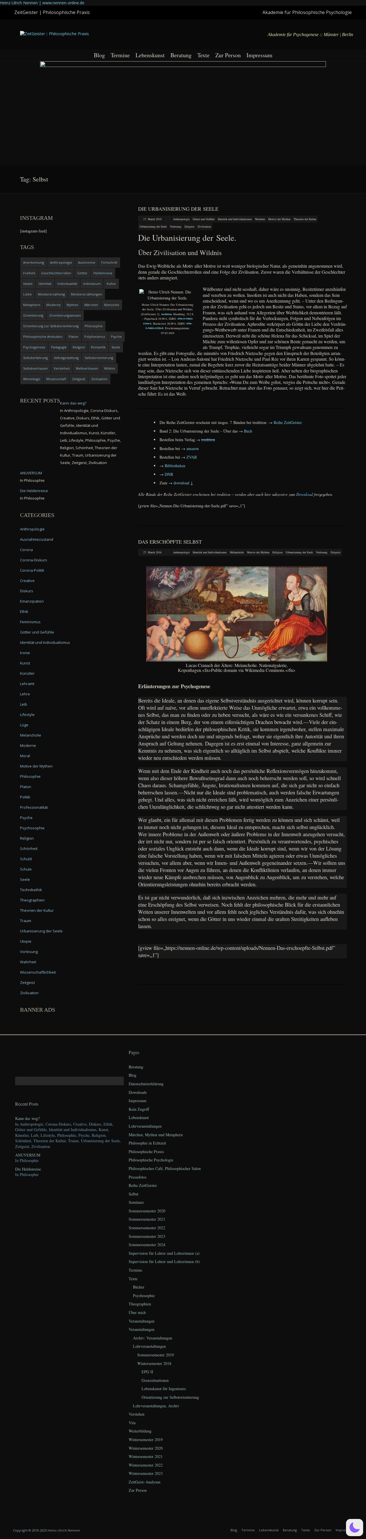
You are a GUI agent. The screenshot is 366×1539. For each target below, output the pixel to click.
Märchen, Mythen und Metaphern (156, 1134)
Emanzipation (32, 601)
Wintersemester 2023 (146, 1473)
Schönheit (28, 848)
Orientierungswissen (65, 315)
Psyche (116, 336)
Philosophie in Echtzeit (147, 1143)
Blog (99, 55)
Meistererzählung (51, 294)
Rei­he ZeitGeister (288, 422)
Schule (26, 869)
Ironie (25, 652)
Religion (277, 552)
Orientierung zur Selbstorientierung (51, 326)
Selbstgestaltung (66, 358)
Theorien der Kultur (305, 219)
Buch (248, 431)
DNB (169, 474)
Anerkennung (33, 262)
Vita (132, 1422)
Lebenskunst (150, 55)
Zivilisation (204, 226)
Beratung (181, 55)
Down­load (304, 494)
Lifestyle (27, 714)
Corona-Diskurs (33, 560)
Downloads (138, 1092)
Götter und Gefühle (204, 219)
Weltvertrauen (87, 368)
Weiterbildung (140, 1431)
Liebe (27, 294)
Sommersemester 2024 (147, 1244)
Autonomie (86, 262)
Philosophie (94, 326)
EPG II (147, 1371)
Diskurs (26, 590)
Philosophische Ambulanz (43, 336)
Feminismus (30, 621)
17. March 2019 (152, 219)
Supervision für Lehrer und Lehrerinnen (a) (164, 1253)
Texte (203, 55)
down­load (181, 483)
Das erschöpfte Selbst (170, 541)
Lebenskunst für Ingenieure (164, 1388)
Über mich (137, 1312)
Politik (25, 797)
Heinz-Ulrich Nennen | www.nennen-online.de (42, 2)
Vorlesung (175, 226)
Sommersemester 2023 (147, 1236)
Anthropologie (181, 219)
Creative (27, 580)
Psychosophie (32, 827)
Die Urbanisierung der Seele (178, 208)
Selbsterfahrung (35, 358)
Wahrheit (28, 961)
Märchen (91, 305)
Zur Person (228, 55)
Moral (25, 755)
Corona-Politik (32, 570)
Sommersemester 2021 (147, 1219)
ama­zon (192, 448)
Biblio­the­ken (175, 465)
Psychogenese (34, 347)
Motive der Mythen (279, 219)
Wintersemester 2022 (146, 1465)
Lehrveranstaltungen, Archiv (156, 1405)
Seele (116, 347)
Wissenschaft (56, 379)
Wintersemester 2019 (146, 1439)
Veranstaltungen (141, 1321)
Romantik (98, 347)
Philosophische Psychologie (151, 1160)
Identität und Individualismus (235, 219)
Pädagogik (59, 347)
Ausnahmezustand (36, 539)
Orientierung (33, 315)
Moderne (260, 219)
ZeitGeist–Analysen (144, 1482)
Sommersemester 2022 (147, 1227)
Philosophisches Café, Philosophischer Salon (165, 1168)
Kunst (25, 663)
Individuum (92, 283)
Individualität (67, 283)
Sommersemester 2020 (147, 1211)
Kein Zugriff (139, 1109)
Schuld (26, 858)
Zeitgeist (189, 226)
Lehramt (27, 683)
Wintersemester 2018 (154, 1363)
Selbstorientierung (99, 358)
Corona (26, 549)
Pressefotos (137, 1177)
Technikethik (31, 889)
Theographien (32, 900)
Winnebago (31, 379)
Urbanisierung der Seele (153, 226)
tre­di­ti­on (166, 314)
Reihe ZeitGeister (143, 1185)
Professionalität (34, 807)
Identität (45, 283)
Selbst (133, 1194)
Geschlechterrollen (56, 273)
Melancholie (237, 552)
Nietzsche (111, 305)
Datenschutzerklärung (146, 1083)
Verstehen (62, 368)
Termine (120, 55)
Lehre (25, 694)
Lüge (24, 724)
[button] (354, 1527)
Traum (25, 920)
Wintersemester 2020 (146, 1448)
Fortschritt (109, 262)
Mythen (72, 305)
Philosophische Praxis (146, 1151)
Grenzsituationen (155, 1380)
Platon (73, 336)
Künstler (27, 673)
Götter (82, 273)
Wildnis (109, 368)
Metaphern (31, 305)
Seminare (136, 1202)
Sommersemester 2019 (155, 1355)
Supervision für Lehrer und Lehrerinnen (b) (164, 1261)
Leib (23, 704)
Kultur (111, 283)
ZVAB (191, 457)
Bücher (138, 1287)
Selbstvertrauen (35, 368)
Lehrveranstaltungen (145, 1126)
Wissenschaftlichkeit (38, 972)
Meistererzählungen (86, 294)
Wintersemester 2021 (146, 1456)
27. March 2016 (152, 552)
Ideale (28, 283)
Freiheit (29, 273)
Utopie (25, 941)
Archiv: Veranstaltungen (152, 1338)
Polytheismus (94, 336)
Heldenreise (103, 273)
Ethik (24, 611)
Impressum (259, 55)
